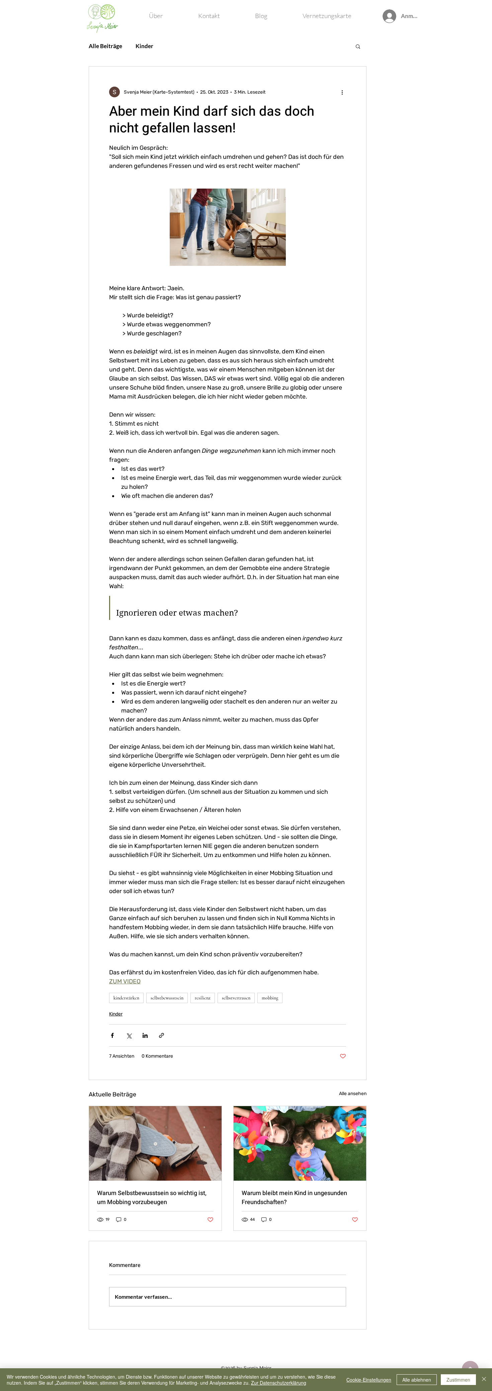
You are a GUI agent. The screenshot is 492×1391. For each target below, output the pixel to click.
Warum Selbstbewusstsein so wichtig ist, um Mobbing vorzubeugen (152, 1198)
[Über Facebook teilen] (112, 1035)
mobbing (270, 998)
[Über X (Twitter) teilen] (129, 1035)
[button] (358, 46)
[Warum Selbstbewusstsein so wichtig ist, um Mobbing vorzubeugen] (155, 1143)
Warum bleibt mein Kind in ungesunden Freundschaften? (294, 1198)
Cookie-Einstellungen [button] (368, 1379)
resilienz (203, 998)
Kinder (144, 45)
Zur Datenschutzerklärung (278, 1382)
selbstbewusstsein (167, 998)
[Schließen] (484, 1380)
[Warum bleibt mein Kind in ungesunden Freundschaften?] (300, 1143)
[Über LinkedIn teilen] (145, 1035)
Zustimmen (458, 1379)
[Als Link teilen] (161, 1035)
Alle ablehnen (416, 1379)
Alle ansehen (352, 1093)
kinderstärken (126, 998)
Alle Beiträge (105, 45)
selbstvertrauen (236, 998)
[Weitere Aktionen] (342, 92)
